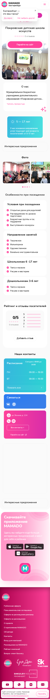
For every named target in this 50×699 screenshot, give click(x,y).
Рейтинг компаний (12, 649)
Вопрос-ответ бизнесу (14, 653)
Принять (42, 694)
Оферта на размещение (14, 619)
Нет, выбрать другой (25, 18)
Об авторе (8, 632)
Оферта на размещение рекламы (19, 615)
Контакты (8, 636)
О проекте (8, 623)
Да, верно (8, 18)
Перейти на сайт (25, 44)
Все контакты (17, 427)
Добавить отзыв (25, 338)
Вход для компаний (12, 640)
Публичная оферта (12, 606)
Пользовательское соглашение (18, 610)
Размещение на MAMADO (15, 645)
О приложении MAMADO (15, 628)
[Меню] (45, 4)
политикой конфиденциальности (15, 696)
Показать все (14, 388)
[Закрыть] (35, 10)
